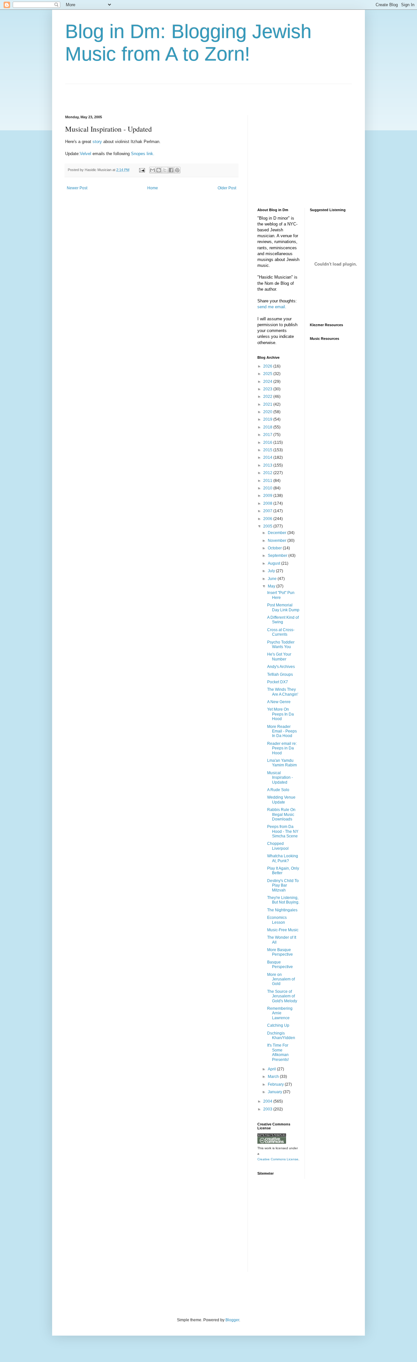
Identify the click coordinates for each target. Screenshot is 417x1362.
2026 (268, 366)
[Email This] (152, 170)
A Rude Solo (278, 790)
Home (152, 188)
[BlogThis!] (158, 170)
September (278, 555)
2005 (268, 526)
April (272, 1069)
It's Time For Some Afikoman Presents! (278, 1052)
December (277, 532)
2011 (268, 480)
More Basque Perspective (280, 952)
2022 (268, 396)
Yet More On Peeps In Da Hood (280, 714)
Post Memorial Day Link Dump (283, 607)
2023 (268, 389)
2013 (268, 465)
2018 (268, 427)
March (274, 1076)
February (276, 1084)
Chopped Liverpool (278, 845)
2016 (268, 442)
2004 (268, 1101)
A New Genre (279, 702)
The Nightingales (282, 910)
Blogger (232, 1320)
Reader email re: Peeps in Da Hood (282, 748)
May (272, 586)
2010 (268, 488)
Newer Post (77, 188)
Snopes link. (142, 153)
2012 (268, 473)
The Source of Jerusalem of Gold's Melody (282, 996)
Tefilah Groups (280, 674)
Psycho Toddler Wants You (281, 644)
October (275, 548)
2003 (268, 1109)
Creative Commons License (277, 1159)
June (273, 578)
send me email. (271, 306)
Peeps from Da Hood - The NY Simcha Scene (282, 831)
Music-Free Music (282, 930)
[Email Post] (141, 170)
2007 (268, 511)
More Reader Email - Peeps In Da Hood (282, 731)
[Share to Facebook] (171, 170)
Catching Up (278, 1025)
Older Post (227, 188)
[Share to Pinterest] (177, 170)
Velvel (85, 153)
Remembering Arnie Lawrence (280, 1013)
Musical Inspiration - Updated (280, 778)
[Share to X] (165, 170)
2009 (268, 495)
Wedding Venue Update (281, 799)
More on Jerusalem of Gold (281, 979)
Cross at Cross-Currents (281, 632)
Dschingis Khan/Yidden (281, 1035)
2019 (268, 419)
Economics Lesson (277, 919)
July (272, 571)
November (277, 540)
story (97, 141)
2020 (268, 412)
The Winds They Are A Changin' (282, 691)
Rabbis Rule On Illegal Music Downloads (281, 814)
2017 (268, 434)
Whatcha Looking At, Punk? (282, 858)
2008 (268, 503)
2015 (268, 450)
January (275, 1092)
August (274, 563)
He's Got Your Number (279, 656)
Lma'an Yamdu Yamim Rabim (282, 762)
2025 (268, 373)
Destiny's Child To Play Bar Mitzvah (283, 885)
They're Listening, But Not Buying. (283, 900)
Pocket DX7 (277, 682)
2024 (268, 381)
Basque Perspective (280, 964)
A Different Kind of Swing (283, 619)
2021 (268, 404)
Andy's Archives (281, 666)
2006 (268, 518)
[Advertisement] (141, 94)
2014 (268, 457)
